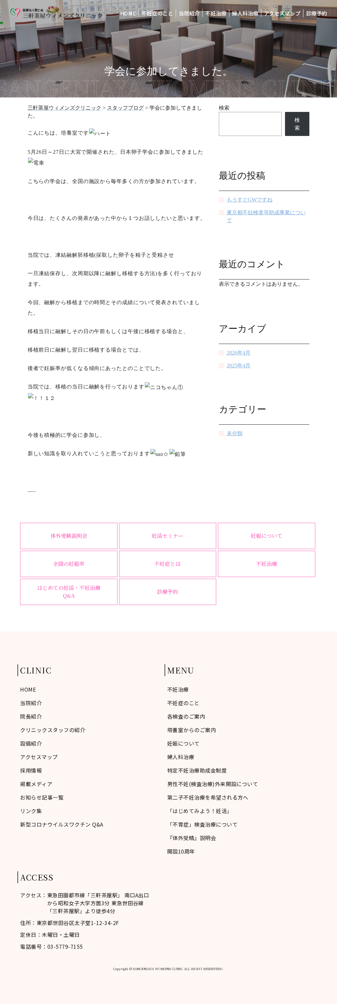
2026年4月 (238, 353)
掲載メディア (36, 784)
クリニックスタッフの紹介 (52, 730)
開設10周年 (181, 851)
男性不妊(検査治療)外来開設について (212, 784)
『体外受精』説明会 (191, 838)
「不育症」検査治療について (202, 824)
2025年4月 (238, 365)
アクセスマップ (282, 13)
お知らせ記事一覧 (42, 797)
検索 (224, 108)
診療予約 (316, 13)
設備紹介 (31, 743)
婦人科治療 (245, 13)
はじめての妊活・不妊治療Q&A (68, 591)
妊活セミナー (167, 536)
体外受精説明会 (68, 536)
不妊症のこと (157, 13)
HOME (128, 13)
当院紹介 (189, 13)
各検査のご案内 (186, 716)
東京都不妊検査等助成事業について (266, 216)
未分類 (235, 433)
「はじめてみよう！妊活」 (199, 811)
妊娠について (266, 536)
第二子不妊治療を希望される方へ (207, 797)
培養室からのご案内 (191, 730)
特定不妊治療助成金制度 (197, 770)
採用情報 (31, 770)
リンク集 (31, 811)
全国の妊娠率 (69, 564)
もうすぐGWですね (249, 199)
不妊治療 (215, 13)
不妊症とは (167, 564)
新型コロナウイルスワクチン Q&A (61, 824)
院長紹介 (31, 716)
